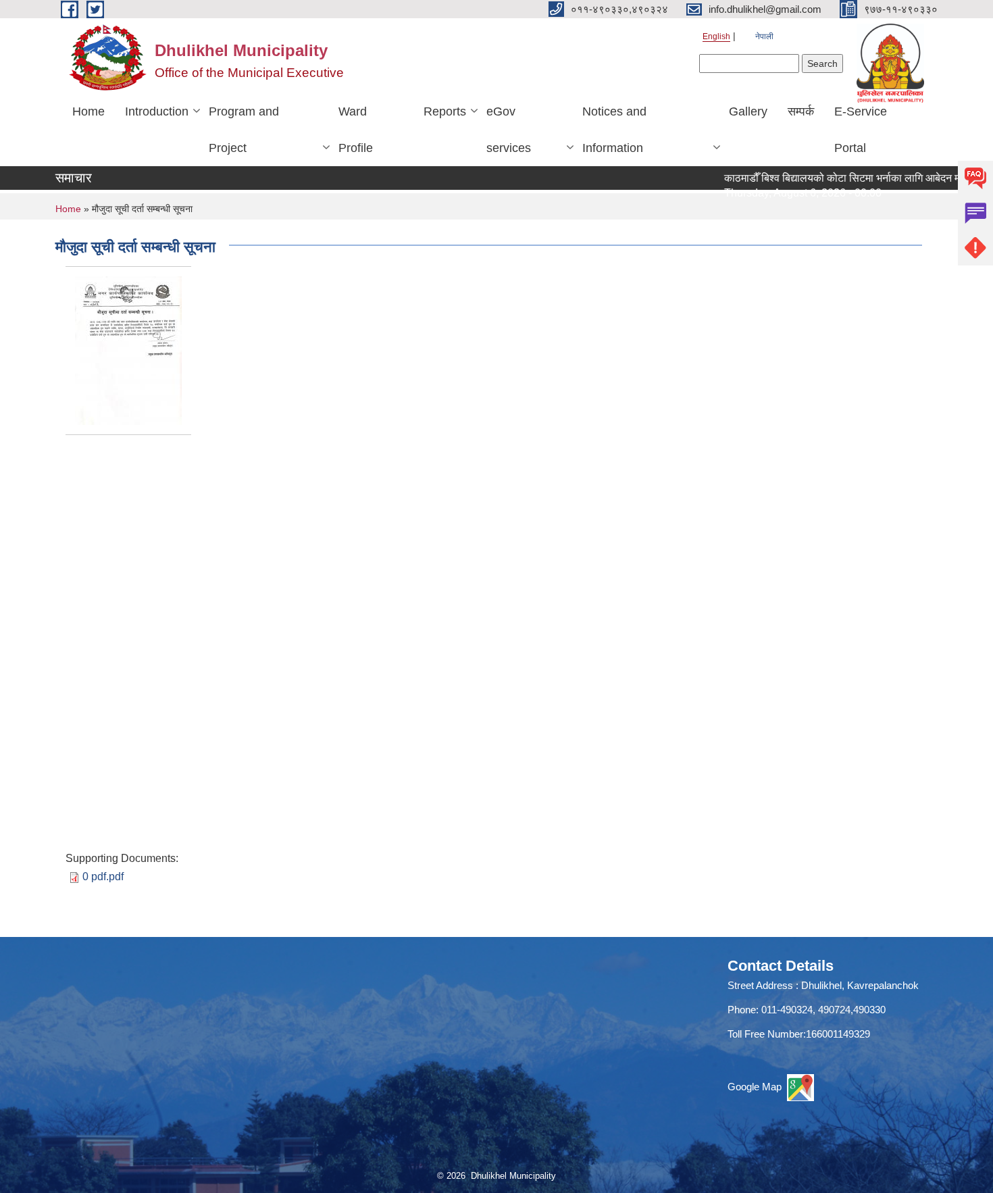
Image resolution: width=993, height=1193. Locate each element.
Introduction (156, 111)
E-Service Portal (860, 130)
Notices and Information (614, 130)
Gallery (748, 111)
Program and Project (244, 130)
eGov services (508, 130)
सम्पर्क (801, 111)
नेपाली (764, 36)
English (716, 36)
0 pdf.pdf (103, 876)
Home (88, 111)
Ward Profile (355, 130)
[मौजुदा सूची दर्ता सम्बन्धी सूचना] (128, 350)
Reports (445, 111)
